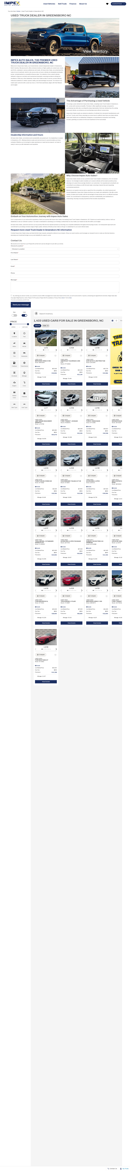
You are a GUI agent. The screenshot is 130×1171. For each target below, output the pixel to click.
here (63, 298)
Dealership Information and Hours (27, 135)
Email (13, 266)
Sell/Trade (62, 4)
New (14, 312)
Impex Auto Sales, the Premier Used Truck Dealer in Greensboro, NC (34, 61)
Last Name (14, 259)
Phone (13, 273)
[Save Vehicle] (55, 355)
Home (18, 11)
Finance (72, 4)
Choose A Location (17, 246)
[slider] (11, 324)
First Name (14, 252)
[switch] (14, 314)
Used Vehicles (49, 4)
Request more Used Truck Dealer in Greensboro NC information (41, 230)
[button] (118, 3)
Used (24, 312)
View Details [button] (46, 384)
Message (14, 280)
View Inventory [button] (95, 51)
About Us (83, 4)
